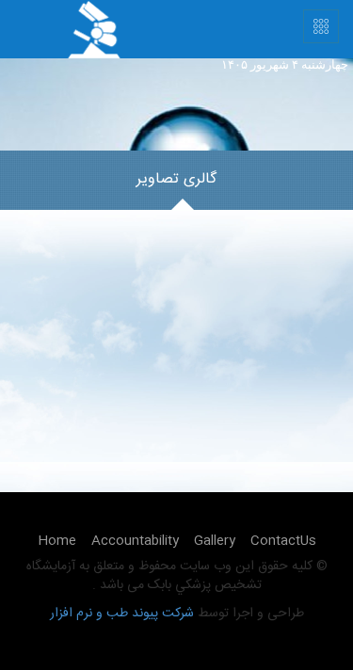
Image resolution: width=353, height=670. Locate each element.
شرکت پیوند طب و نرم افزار (122, 613)
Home (57, 541)
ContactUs (283, 541)
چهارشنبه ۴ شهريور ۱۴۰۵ (284, 64)
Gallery (214, 541)
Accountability (135, 541)
